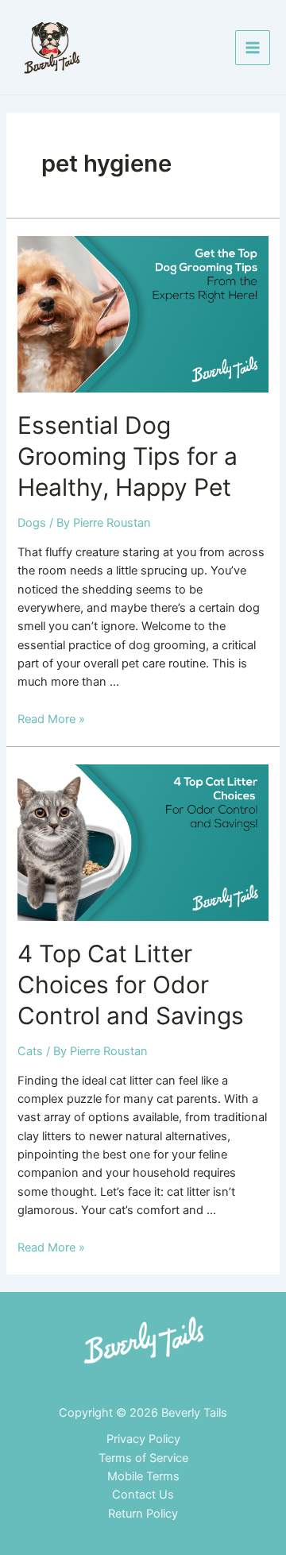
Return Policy (143, 1514)
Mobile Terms (143, 1476)
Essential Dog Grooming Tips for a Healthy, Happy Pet (127, 456)
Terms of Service (143, 1458)
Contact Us (143, 1494)
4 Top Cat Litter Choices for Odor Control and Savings (130, 984)
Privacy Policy (143, 1439)
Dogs (31, 523)
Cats (30, 1051)
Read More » (51, 719)
